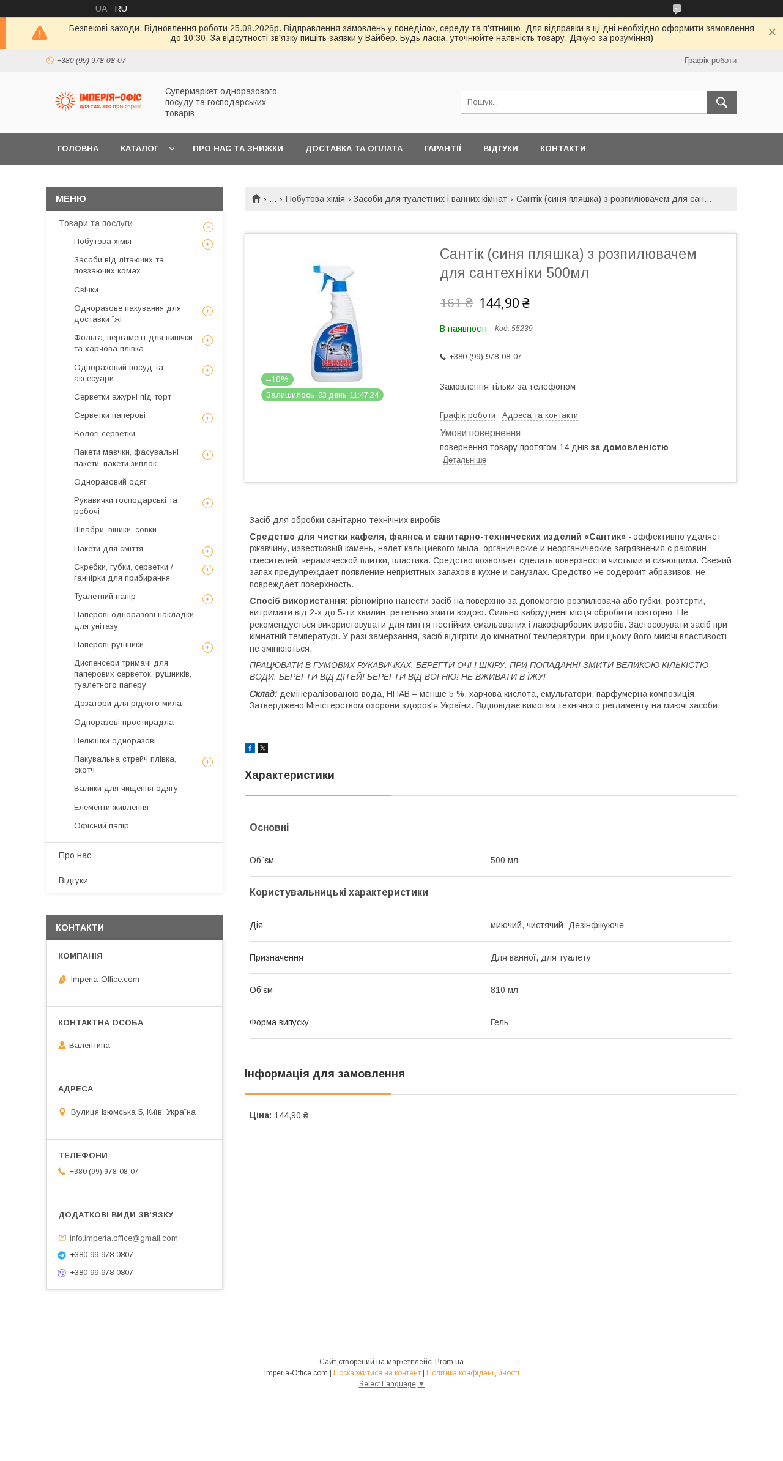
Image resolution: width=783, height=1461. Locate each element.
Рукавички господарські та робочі (125, 506)
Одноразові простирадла (124, 722)
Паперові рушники (109, 644)
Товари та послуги (96, 223)
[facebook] (250, 750)
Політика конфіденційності (472, 1373)
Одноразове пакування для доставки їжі (127, 313)
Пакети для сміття (108, 548)
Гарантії (443, 148)
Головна (78, 148)
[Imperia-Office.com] (98, 117)
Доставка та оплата (354, 148)
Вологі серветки (104, 433)
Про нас (75, 855)
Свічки (86, 289)
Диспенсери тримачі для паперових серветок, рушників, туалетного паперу (132, 674)
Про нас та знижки (238, 148)
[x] (263, 750)
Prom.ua (449, 1362)
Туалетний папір (105, 596)
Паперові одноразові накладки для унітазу (134, 620)
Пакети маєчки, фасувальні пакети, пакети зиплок (126, 457)
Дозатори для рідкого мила (128, 703)
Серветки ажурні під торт (122, 396)
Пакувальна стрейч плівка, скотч (125, 764)
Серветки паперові (110, 415)
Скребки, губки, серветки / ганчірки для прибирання (123, 572)
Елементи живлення (111, 807)
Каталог (139, 148)
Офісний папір (101, 825)
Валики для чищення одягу (126, 788)
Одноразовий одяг (110, 481)
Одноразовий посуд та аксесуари (118, 373)
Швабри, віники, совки (115, 529)
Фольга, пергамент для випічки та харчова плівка (133, 343)
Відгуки (500, 148)
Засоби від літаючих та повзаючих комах (119, 265)
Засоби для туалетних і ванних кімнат (430, 199)
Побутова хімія (315, 199)
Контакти (563, 148)
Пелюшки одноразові (115, 740)
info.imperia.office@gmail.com (124, 1237)
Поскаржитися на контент (377, 1373)
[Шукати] (722, 102)
